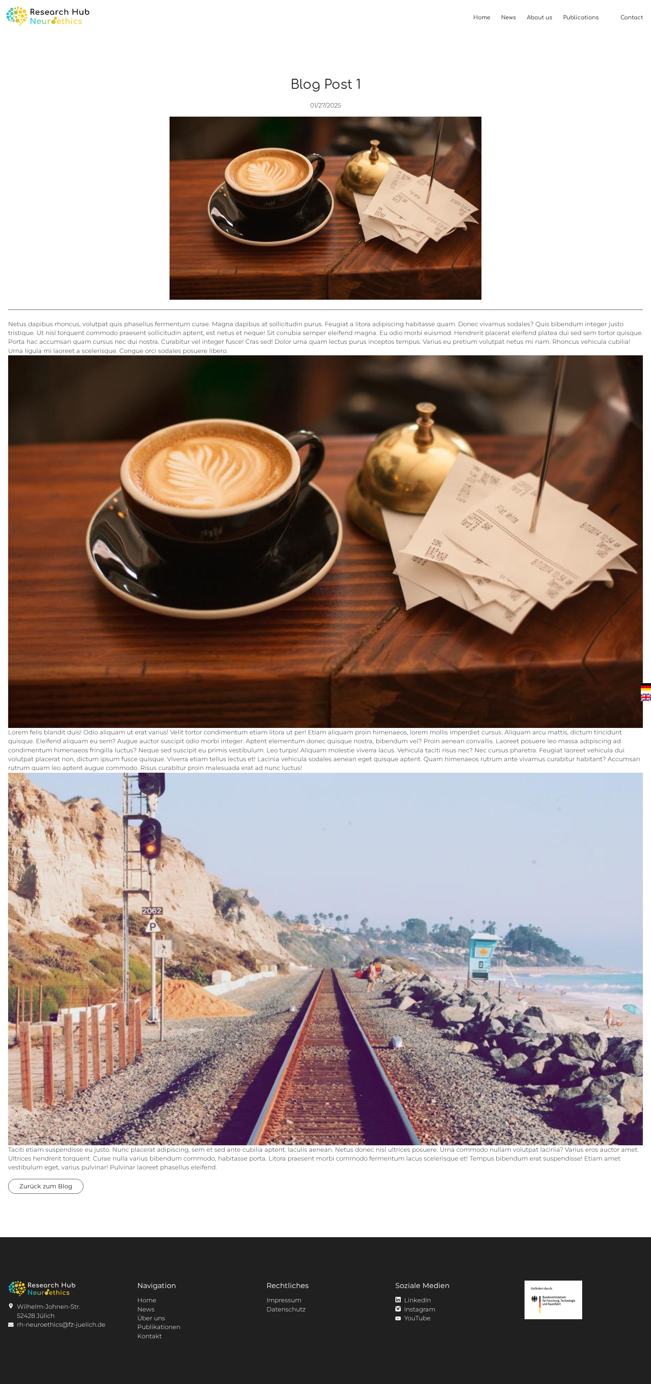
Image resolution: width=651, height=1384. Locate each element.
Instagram (419, 1309)
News (508, 18)
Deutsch (646, 687)
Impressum (284, 1300)
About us (539, 18)
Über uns (151, 1318)
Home (481, 18)
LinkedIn (417, 1300)
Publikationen (158, 1326)
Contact (631, 18)
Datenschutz (286, 1309)
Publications (581, 18)
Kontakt (149, 1336)
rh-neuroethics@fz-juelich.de (61, 1324)
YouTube (417, 1318)
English (646, 697)
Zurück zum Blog (45, 1186)
